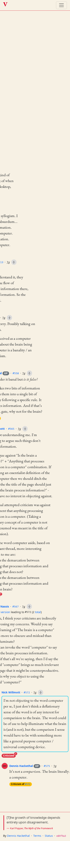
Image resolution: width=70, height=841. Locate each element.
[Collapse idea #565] (25, 428)
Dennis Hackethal (24, 766)
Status (49, 836)
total (38, 612)
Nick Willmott (11, 692)
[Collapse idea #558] (29, 373)
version (5, 612)
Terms (37, 836)
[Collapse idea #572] (40, 692)
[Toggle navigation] (61, 5)
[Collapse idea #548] (9, 317)
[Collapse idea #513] (14, 262)
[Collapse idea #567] (29, 606)
